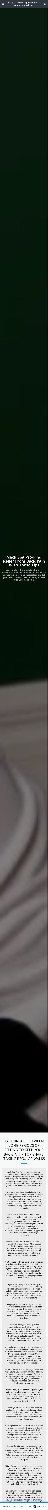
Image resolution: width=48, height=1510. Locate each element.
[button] (3, 3)
